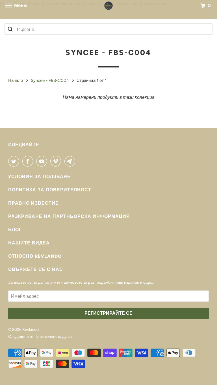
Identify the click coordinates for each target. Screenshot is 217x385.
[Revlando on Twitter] (14, 161)
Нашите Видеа (29, 243)
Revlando (30, 329)
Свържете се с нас (35, 269)
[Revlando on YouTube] (42, 161)
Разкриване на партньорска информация (69, 216)
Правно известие (33, 203)
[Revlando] (108, 5)
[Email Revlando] (70, 161)
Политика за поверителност (49, 190)
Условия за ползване (39, 176)
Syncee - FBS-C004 (50, 80)
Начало (16, 80)
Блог (15, 229)
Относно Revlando (35, 256)
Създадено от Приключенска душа (40, 336)
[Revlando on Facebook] (28, 161)
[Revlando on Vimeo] (56, 161)
